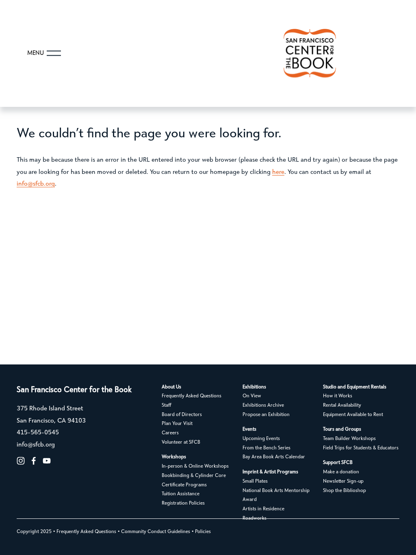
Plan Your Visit (177, 423)
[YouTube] (47, 461)
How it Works (337, 396)
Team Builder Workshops (349, 438)
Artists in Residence (263, 509)
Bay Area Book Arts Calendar (274, 457)
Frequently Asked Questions (191, 396)
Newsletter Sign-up (343, 481)
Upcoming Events (261, 438)
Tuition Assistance (180, 494)
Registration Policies (183, 503)
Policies (203, 531)
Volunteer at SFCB (181, 442)
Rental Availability (342, 405)
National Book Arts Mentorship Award (276, 495)
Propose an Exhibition (266, 414)
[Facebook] (34, 461)
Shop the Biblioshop (344, 490)
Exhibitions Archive (263, 405)
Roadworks (254, 518)
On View (252, 396)
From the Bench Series (266, 448)
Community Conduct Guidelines (155, 531)
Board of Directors (182, 414)
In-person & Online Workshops (195, 466)
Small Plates (255, 481)
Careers (170, 433)
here (278, 172)
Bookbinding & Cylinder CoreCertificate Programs (194, 480)
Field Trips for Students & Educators (361, 448)
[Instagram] (21, 461)
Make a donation (341, 472)
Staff (166, 405)
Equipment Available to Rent (353, 414)
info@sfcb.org (36, 184)
